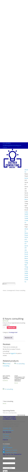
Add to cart (11, 327)
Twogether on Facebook (11, 450)
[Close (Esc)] (23, 1)
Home (4, 290)
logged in (13, 353)
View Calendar (20, 415)
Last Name (5, 461)
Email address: (6, 466)
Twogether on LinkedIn (11, 452)
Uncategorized (11, 290)
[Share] (19, 1)
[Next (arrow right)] (25, 236)
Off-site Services (7, 438)
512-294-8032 (7, 143)
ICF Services (6, 436)
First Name (5, 456)
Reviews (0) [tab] (8, 338)
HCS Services (6, 434)
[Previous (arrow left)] (2, 236)
